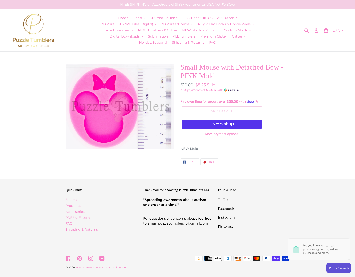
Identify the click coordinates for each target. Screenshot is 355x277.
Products (73, 206)
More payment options (221, 134)
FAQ (69, 224)
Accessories (75, 212)
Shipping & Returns (82, 229)
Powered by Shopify (112, 267)
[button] (235, 90)
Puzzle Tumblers (87, 267)
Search (71, 200)
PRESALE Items (78, 218)
